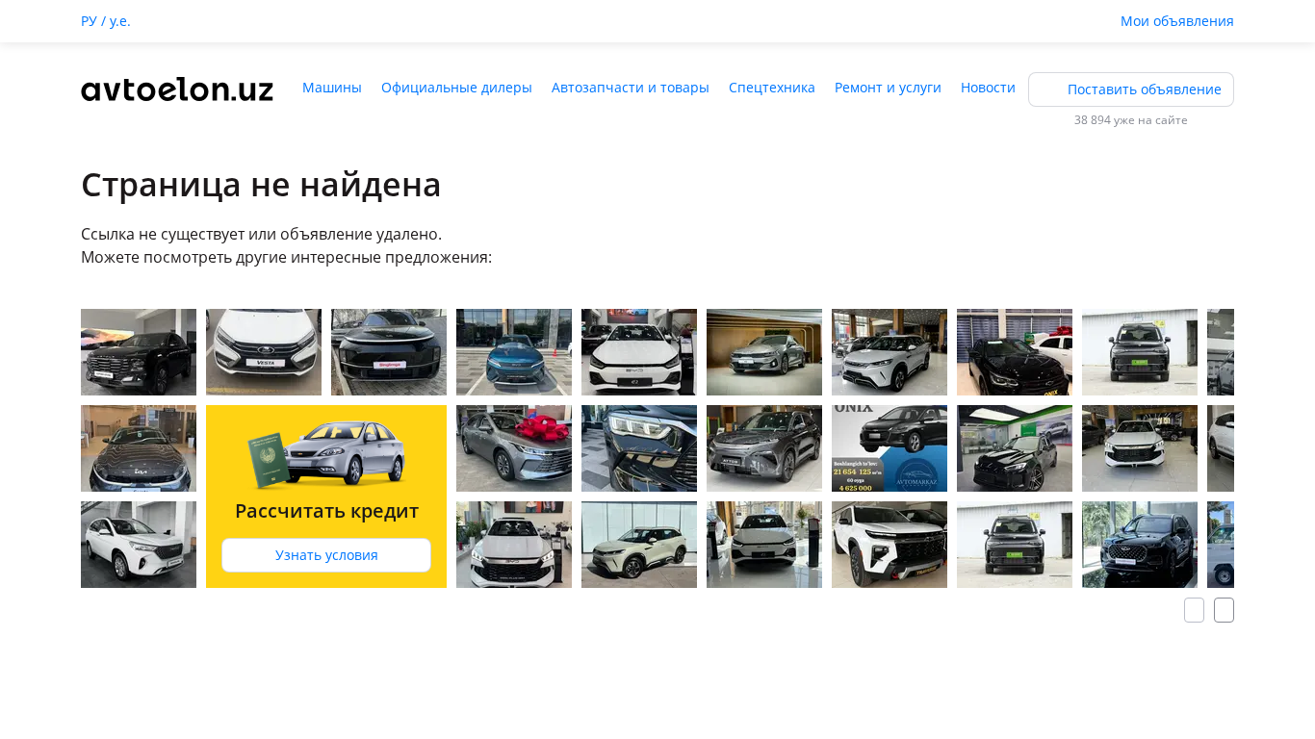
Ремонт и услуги (888, 87)
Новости (988, 87)
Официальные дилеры (456, 87)
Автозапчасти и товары (630, 87)
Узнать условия (326, 555)
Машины (332, 87)
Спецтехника (772, 87)
